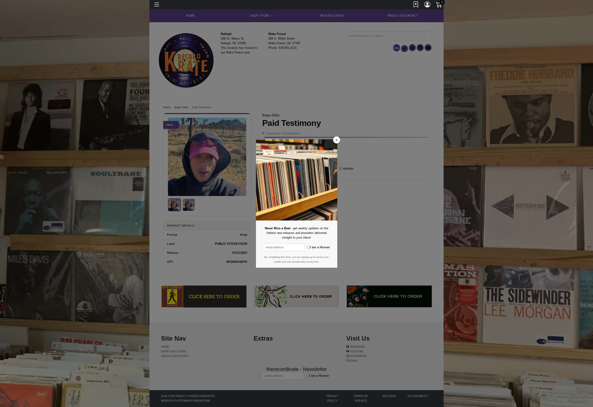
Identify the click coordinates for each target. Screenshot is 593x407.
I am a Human (320, 247)
